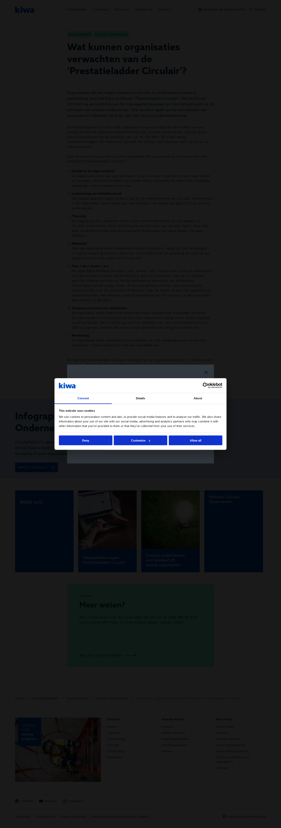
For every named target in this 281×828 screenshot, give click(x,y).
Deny (85, 440)
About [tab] (198, 398)
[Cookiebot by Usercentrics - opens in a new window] (205, 385)
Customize (138, 440)
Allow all (195, 440)
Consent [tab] (83, 398)
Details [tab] (140, 398)
